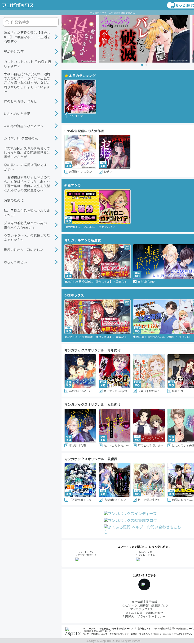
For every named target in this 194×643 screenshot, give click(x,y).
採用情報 (151, 602)
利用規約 (128, 616)
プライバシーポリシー (151, 616)
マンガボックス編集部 (134, 605)
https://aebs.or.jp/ (162, 633)
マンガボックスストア (144, 609)
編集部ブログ (159, 605)
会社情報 (137, 602)
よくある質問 (133, 613)
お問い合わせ (154, 613)
